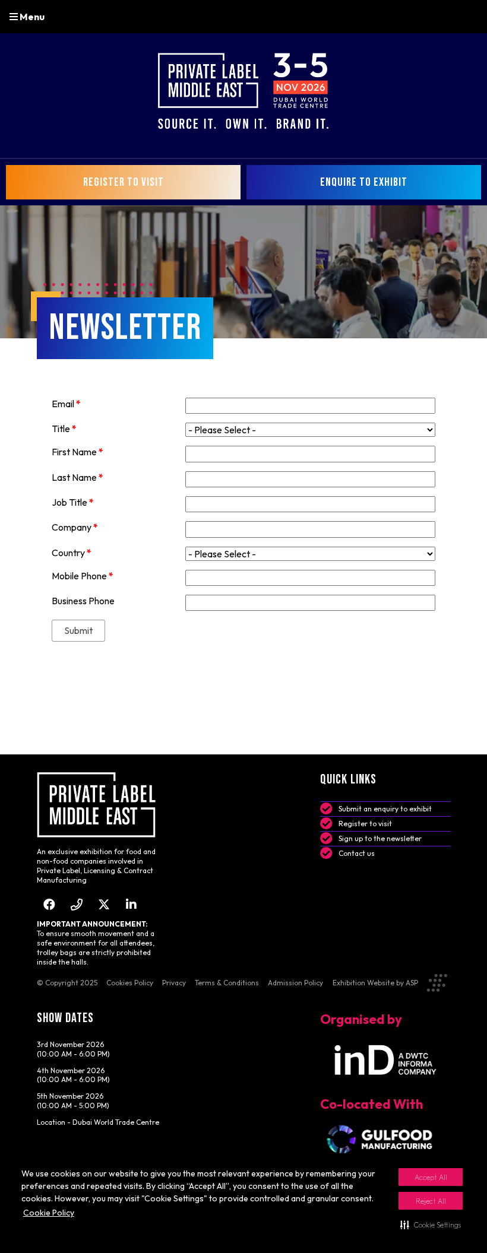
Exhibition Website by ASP (375, 982)
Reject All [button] (431, 1201)
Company (75, 527)
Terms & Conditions (227, 982)
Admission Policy (295, 982)
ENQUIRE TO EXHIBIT (363, 182)
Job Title (73, 502)
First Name (77, 452)
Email (66, 404)
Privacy (174, 982)
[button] (430, 1224)
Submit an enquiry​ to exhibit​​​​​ (385, 808)
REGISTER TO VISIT (123, 182)
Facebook (49, 904)
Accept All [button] (431, 1177)
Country (71, 553)
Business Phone (83, 601)
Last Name (77, 477)
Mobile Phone (82, 576)
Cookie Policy (48, 1212)
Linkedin (131, 904)
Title (64, 428)
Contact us (357, 853)
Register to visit (365, 823)
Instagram (77, 904)
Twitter (104, 904)
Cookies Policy (129, 982)
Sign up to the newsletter (380, 838)
